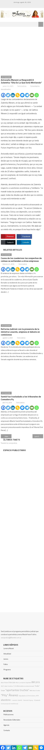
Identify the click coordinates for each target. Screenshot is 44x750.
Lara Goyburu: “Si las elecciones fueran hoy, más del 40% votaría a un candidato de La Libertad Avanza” (38, 436)
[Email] (32, 95)
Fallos (6, 664)
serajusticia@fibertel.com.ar (11, 637)
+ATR (37, 695)
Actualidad (6, 77)
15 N (14, 686)
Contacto (7, 730)
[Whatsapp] (36, 95)
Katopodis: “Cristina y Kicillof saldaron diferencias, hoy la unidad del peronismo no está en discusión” (8, 436)
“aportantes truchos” (17, 690)
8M (33, 682)
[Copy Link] (17, 95)
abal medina (9, 686)
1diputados (22, 695)
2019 (37, 682)
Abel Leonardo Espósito (23, 682)
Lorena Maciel (9, 648)
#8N (31, 690)
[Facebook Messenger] (22, 95)
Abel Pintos (4, 682)
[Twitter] (8, 95)
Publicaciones (9, 714)
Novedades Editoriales (12, 719)
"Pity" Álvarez (9, 695)
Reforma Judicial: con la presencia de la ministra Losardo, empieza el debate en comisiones (20, 331)
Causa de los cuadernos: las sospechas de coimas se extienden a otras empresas (21, 259)
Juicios (6, 659)
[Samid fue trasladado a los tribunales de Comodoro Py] (22, 376)
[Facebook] (3, 95)
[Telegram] (27, 95)
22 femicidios (30, 695)
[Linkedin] (13, 95)
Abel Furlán (36, 690)
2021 (2, 686)
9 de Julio (12, 682)
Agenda (6, 725)
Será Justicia (21, 86)
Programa (7, 669)
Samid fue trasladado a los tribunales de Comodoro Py (21, 398)
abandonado (30, 686)
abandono (6, 700)
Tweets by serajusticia (9, 443)
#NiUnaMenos (21, 686)
